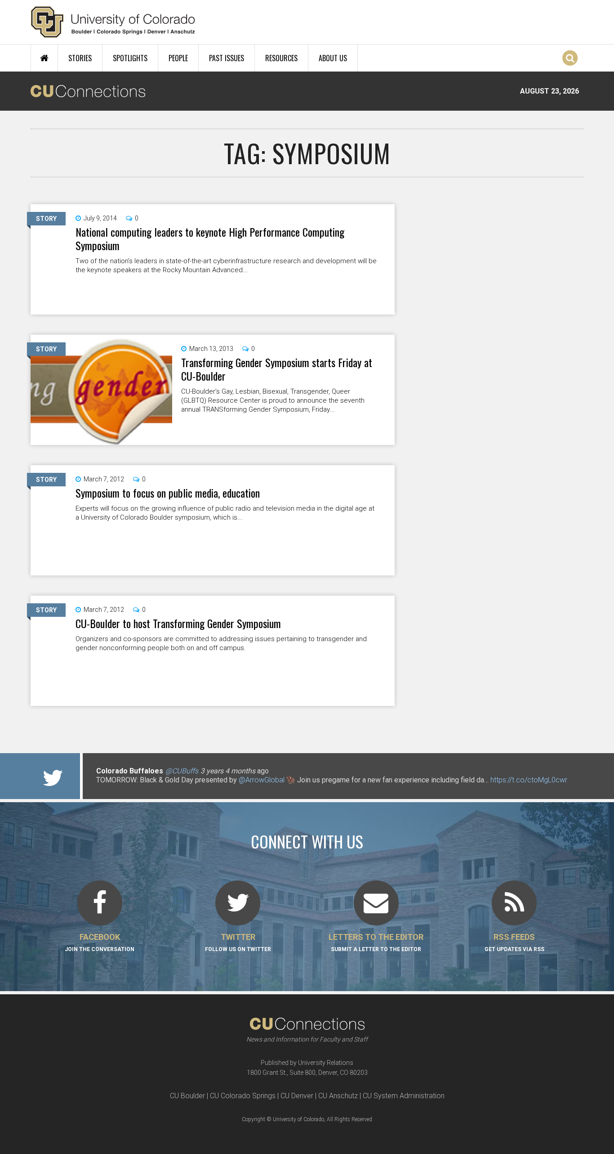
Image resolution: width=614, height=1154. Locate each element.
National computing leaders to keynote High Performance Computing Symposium (210, 238)
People (178, 58)
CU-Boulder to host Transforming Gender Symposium (178, 623)
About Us (333, 58)
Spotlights (130, 58)
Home (44, 58)
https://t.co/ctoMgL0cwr (528, 780)
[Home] (113, 22)
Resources (281, 58)
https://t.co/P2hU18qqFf (134, 789)
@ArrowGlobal (262, 780)
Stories (80, 58)
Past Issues (226, 58)
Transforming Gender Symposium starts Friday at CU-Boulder (276, 369)
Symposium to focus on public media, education (168, 493)
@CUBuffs (181, 771)
